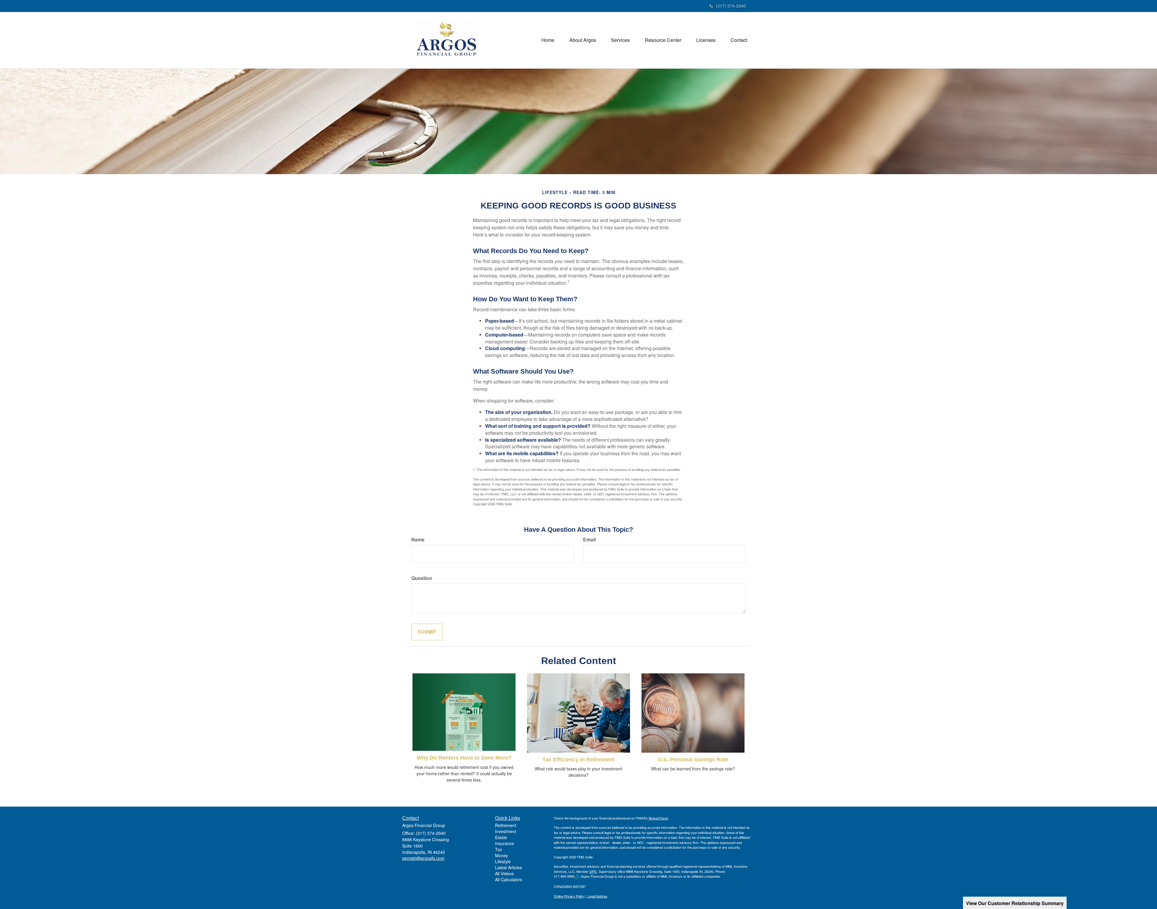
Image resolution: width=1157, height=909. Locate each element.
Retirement (505, 825)
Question (421, 578)
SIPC (593, 871)
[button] (583, 40)
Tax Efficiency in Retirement (578, 760)
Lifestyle (503, 861)
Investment (505, 831)
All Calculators (508, 879)
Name (418, 539)
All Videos (504, 873)
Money (501, 855)
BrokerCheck (658, 818)
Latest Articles (508, 867)
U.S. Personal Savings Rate (693, 760)
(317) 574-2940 (731, 6)
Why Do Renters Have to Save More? (464, 758)
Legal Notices (597, 896)
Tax (498, 849)
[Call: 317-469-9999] (576, 876)
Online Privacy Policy (569, 896)
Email (589, 539)
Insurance (504, 843)
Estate (501, 837)
